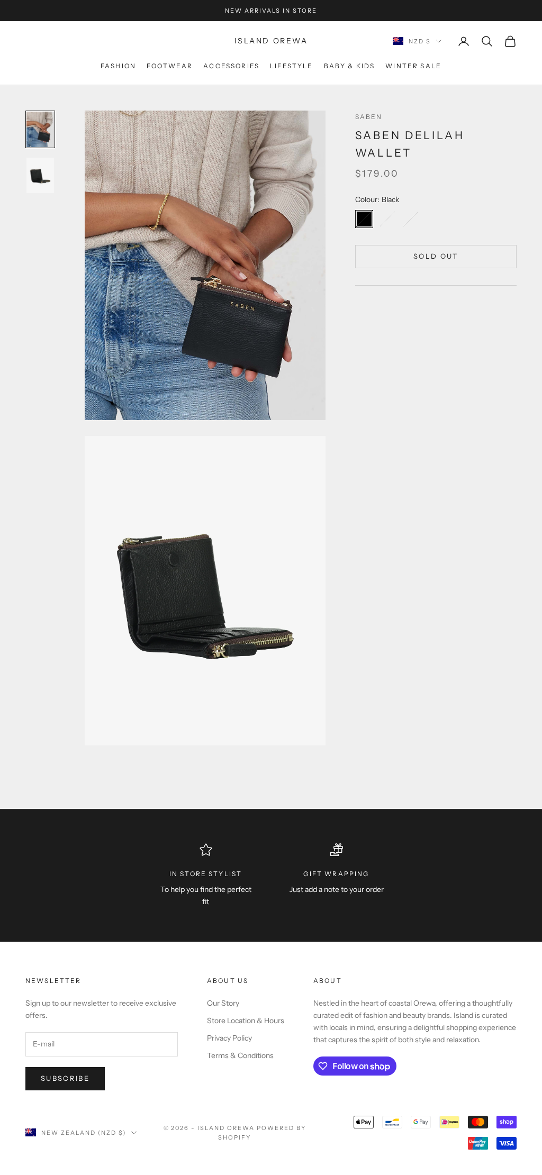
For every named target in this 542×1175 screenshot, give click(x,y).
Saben (369, 117)
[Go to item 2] (40, 175)
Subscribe (65, 1078)
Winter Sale (413, 66)
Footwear (170, 66)
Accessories (231, 66)
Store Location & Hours (245, 1020)
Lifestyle (291, 66)
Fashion (118, 66)
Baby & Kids (349, 66)
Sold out (435, 256)
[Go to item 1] (40, 129)
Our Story (223, 1003)
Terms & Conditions (240, 1055)
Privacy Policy (229, 1038)
